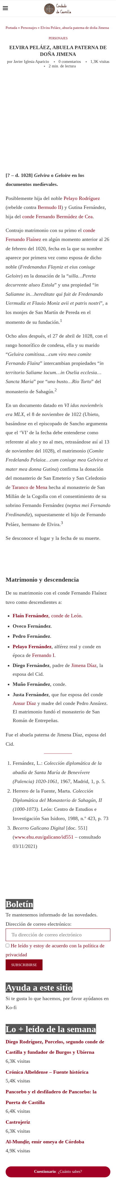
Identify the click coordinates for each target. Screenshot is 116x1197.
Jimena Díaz (84, 665)
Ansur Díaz (24, 703)
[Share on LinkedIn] (89, 83)
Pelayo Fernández (32, 646)
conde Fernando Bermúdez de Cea (57, 216)
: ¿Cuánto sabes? (58, 1171)
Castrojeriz (18, 1122)
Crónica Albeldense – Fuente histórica (47, 1072)
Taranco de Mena (29, 487)
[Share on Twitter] (70, 83)
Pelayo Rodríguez (82, 198)
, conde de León (47, 615)
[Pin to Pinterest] (80, 83)
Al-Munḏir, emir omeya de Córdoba (45, 1141)
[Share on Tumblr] (98, 83)
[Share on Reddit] (107, 83)
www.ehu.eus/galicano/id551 (43, 837)
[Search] (110, 8)
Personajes (29, 28)
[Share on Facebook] (60, 83)
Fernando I (43, 655)
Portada (11, 28)
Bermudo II (49, 207)
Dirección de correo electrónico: (39, 924)
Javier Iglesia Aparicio (31, 62)
